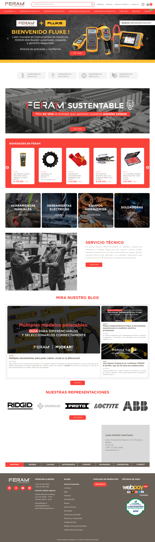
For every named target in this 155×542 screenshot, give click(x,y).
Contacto (67, 488)
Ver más (77, 53)
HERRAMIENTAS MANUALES (30, 11)
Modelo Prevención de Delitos (75, 526)
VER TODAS (77, 417)
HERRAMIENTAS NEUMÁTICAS (104, 11)
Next (147, 167)
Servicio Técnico (70, 507)
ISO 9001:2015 (69, 499)
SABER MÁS (93, 264)
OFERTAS (148, 10)
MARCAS (109, 4)
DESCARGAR (100, 484)
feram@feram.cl (41, 503)
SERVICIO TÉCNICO (122, 4)
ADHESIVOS (123, 11)
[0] (148, 4)
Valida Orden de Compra (73, 530)
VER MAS (77, 383)
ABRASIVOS (136, 11)
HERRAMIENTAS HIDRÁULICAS (79, 11)
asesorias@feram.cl (42, 506)
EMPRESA (100, 4)
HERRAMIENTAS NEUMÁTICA (125, 75)
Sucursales (68, 511)
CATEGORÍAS (8, 11)
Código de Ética (70, 522)
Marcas (66, 503)
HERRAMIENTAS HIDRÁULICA (95, 75)
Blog (65, 492)
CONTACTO (135, 4)
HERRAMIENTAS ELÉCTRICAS (54, 11)
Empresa (67, 495)
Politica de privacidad (72, 514)
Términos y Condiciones (73, 518)
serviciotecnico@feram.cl (44, 508)
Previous (6, 167)
